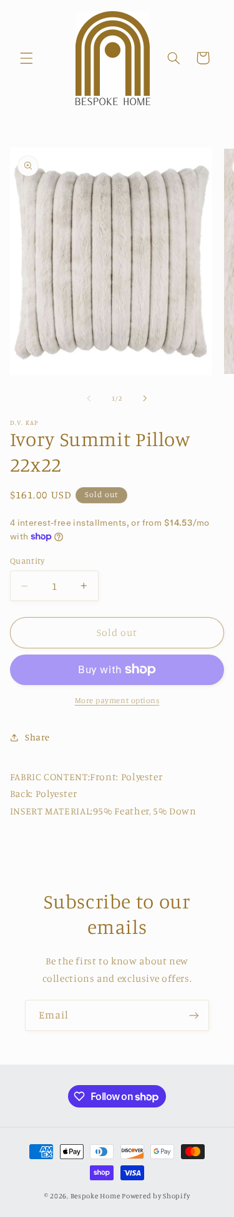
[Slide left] (88, 398)
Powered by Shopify (156, 1195)
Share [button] (37, 737)
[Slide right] (145, 398)
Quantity (27, 561)
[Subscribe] (194, 1015)
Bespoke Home (95, 1195)
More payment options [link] (117, 700)
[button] (26, 58)
